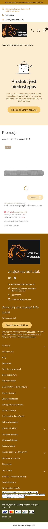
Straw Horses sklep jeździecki (12, 45)
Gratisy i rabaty (9, 410)
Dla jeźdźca (29, 45)
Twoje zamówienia (10, 434)
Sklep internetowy (23, 526)
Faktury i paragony (10, 422)
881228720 (10, 15)
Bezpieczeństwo (9, 374)
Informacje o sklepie (11, 488)
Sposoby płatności (10, 398)
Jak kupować (7, 351)
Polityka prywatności (11, 369)
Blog (4, 357)
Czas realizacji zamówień (13, 416)
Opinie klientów (9, 482)
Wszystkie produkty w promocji (14, 139)
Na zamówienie (9, 380)
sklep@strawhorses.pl (14, 20)
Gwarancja (7, 464)
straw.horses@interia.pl (21, 299)
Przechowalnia (8, 446)
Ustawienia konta (9, 440)
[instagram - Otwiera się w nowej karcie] (9, 278)
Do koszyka (33, 197)
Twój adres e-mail (9, 318)
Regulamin (31, 331)
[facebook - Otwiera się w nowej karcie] (14, 278)
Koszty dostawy (9, 393)
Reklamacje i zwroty (11, 458)
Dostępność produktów (12, 404)
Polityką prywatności (27, 337)
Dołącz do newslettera (17, 325)
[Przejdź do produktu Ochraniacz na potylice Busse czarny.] (24, 173)
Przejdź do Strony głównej (24, 109)
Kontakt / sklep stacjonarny (14, 476)
